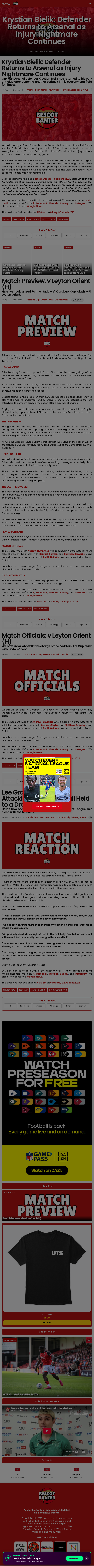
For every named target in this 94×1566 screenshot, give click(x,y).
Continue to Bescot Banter (47, 807)
